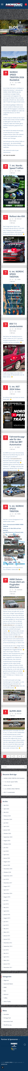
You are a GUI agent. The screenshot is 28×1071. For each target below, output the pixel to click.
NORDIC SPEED (8, 1062)
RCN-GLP (19, 219)
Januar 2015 (7, 935)
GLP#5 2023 (15, 711)
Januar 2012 (7, 964)
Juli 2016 (6, 900)
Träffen (19, 82)
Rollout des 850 (17, 216)
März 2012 (6, 960)
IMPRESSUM (4, 1064)
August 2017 (7, 886)
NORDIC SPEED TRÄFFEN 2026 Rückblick (17, 76)
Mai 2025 (6, 812)
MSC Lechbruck (19, 637)
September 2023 (8, 837)
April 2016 (6, 911)
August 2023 (7, 840)
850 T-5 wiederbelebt (16, 325)
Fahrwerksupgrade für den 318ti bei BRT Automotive (17, 440)
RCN (5, 991)
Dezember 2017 (8, 883)
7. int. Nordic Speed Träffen (16, 167)
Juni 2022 (6, 851)
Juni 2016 (6, 904)
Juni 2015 (6, 925)
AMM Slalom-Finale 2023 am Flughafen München (17, 583)
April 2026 (6, 809)
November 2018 (8, 868)
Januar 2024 (7, 830)
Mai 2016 (6, 907)
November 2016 (8, 893)
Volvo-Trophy (12, 221)
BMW (18, 447)
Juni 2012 (6, 950)
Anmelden (6, 1014)
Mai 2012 (6, 953)
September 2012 (8, 946)
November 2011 (8, 967)
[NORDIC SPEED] (14, 4)
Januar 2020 (7, 865)
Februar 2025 (7, 816)
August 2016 (7, 897)
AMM (15, 647)
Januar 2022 (7, 858)
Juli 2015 (6, 921)
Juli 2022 (6, 847)
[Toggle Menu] (2, 4)
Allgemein (6, 980)
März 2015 (6, 932)
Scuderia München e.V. (9, 625)
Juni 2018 (6, 879)
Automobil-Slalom (8, 984)
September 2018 (8, 875)
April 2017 (6, 890)
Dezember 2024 (8, 819)
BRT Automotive (15, 686)
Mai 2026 (6, 805)
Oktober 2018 (7, 872)
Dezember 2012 (8, 942)
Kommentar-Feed (8, 1021)
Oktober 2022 (7, 844)
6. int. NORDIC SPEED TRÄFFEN (12, 789)
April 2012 (6, 957)
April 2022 (6, 854)
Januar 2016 (7, 914)
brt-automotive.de (16, 458)
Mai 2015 (6, 928)
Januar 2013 (7, 939)
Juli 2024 (6, 823)
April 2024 (6, 826)
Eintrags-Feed (7, 1018)
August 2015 (7, 918)
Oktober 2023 (7, 833)
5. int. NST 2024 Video (14, 388)
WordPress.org (7, 1025)
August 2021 (7, 861)
